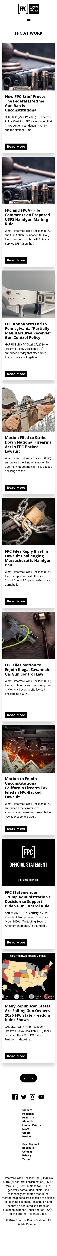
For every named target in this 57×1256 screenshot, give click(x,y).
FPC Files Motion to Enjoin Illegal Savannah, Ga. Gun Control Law (27, 669)
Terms (26, 1159)
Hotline (27, 1136)
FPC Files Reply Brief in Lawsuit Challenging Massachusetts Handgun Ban (28, 558)
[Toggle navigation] (28, 19)
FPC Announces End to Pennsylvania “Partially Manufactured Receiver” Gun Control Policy (28, 330)
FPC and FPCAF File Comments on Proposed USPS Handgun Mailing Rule (27, 216)
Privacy (26, 1155)
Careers (27, 1110)
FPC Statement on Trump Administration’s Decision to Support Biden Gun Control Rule (28, 899)
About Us (28, 1121)
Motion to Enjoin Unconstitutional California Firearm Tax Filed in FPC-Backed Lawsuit (26, 787)
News (25, 1128)
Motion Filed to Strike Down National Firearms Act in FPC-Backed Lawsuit (28, 444)
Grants (26, 1132)
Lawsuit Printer (31, 1125)
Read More (16, 146)
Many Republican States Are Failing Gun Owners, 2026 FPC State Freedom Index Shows (28, 1012)
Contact (27, 1151)
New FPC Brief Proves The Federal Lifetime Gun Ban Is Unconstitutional (25, 103)
